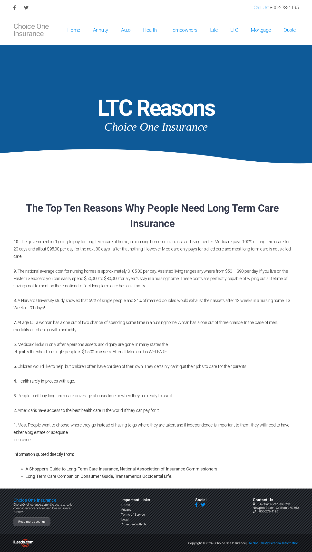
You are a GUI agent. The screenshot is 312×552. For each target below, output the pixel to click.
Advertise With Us (133, 524)
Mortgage (261, 30)
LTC (234, 30)
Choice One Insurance (31, 30)
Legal (125, 519)
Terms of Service (133, 514)
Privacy (126, 509)
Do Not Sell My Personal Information (273, 543)
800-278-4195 (284, 7)
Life (214, 30)
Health (150, 30)
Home (73, 30)
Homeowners (183, 30)
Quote (290, 30)
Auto (125, 30)
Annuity (100, 30)
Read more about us (32, 521)
